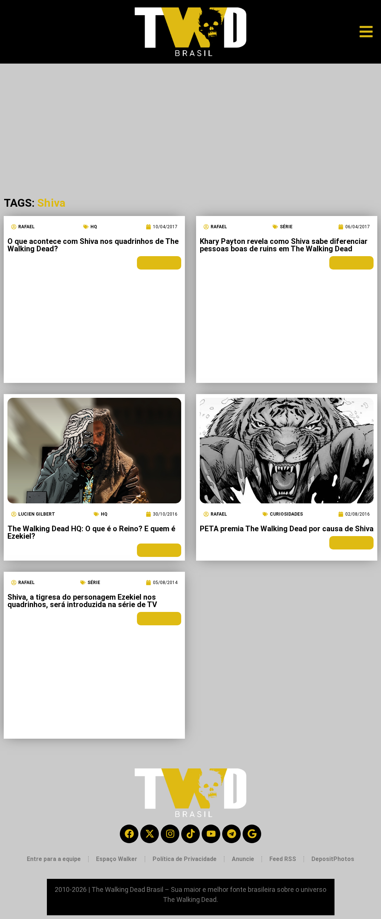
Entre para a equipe (54, 858)
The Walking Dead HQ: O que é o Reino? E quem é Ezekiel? (91, 532)
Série (286, 226)
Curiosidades (286, 514)
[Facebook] (129, 834)
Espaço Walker (116, 858)
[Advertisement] (190, 119)
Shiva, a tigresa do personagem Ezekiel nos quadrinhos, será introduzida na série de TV (82, 601)
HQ (93, 226)
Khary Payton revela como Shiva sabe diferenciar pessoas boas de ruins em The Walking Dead (284, 245)
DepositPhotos (332, 858)
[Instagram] (170, 834)
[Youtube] (211, 834)
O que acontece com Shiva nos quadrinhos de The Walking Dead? (93, 245)
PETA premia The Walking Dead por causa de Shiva (287, 528)
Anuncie (243, 858)
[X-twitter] (149, 834)
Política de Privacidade (185, 858)
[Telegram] (231, 834)
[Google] (252, 834)
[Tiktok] (190, 834)
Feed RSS (282, 858)
